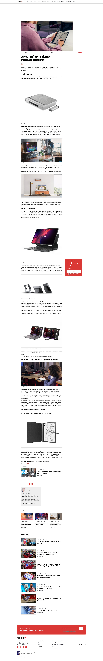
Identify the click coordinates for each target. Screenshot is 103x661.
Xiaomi (48, 1)
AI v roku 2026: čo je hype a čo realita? (47, 610)
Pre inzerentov (40, 642)
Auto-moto (53, 1)
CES (28, 463)
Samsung (44, 1)
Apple (35, 1)
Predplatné (40, 646)
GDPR (53, 646)
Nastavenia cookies (55, 648)
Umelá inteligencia (60, 1)
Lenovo (25, 463)
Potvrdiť (73, 271)
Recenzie (26, 1)
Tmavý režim (81, 644)
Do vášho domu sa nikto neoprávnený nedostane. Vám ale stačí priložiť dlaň (55, 525)
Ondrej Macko (27, 64)
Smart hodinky (68, 1)
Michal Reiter (40, 590)
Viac (74, 1)
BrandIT (39, 644)
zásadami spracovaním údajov (71, 631)
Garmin (39, 1)
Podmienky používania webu (57, 642)
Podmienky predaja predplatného (58, 644)
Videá (31, 1)
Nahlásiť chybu (23, 483)
